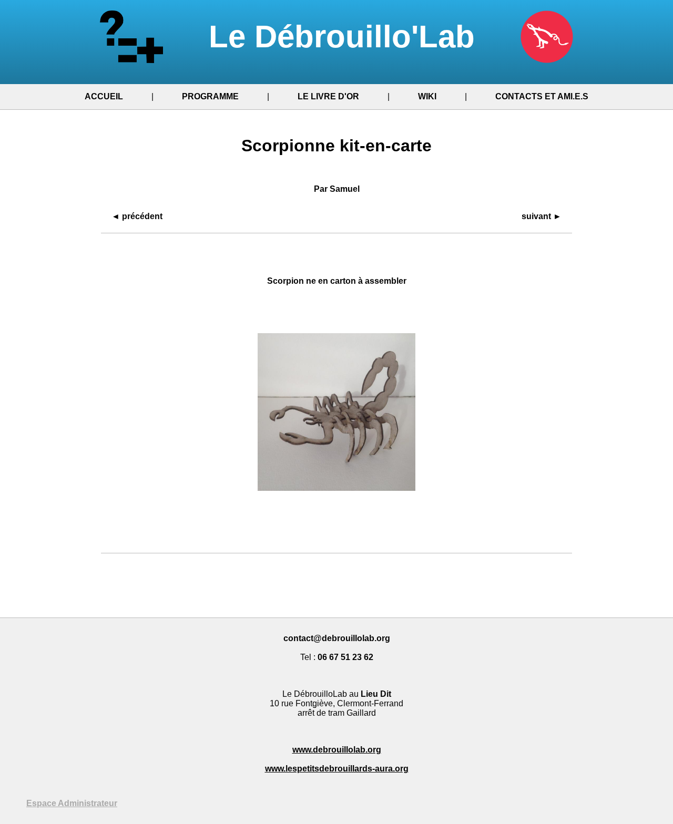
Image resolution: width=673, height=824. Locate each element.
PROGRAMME (210, 96)
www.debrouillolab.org (336, 749)
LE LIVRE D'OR (328, 96)
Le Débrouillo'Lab (346, 36)
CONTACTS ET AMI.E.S (541, 96)
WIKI (427, 96)
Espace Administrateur (71, 803)
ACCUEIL (104, 96)
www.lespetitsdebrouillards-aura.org (337, 768)
